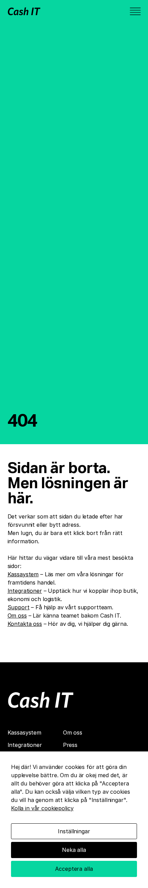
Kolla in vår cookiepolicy (42, 808)
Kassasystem (24, 732)
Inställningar (74, 831)
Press (70, 744)
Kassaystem (23, 574)
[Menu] (135, 11)
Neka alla (74, 849)
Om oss (17, 615)
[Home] (24, 11)
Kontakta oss (25, 623)
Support (19, 607)
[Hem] (41, 699)
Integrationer (25, 590)
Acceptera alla (74, 868)
